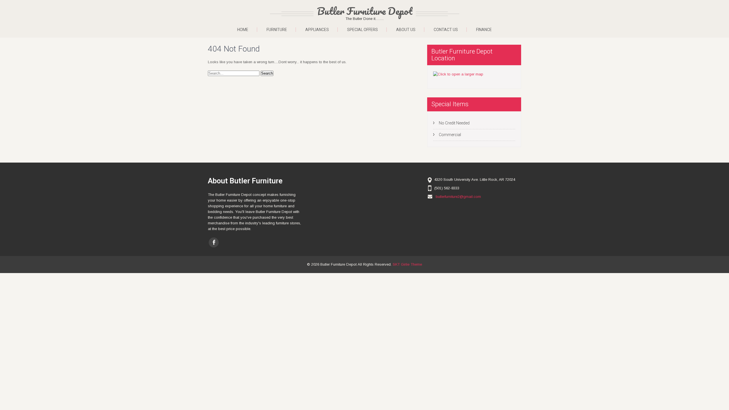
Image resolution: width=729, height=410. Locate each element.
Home (242, 29)
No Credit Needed (454, 123)
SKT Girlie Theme (407, 264)
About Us (405, 29)
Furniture (277, 29)
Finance (484, 29)
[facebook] (214, 242)
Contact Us (446, 29)
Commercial (450, 134)
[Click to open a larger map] (458, 74)
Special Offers (362, 29)
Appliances (317, 29)
